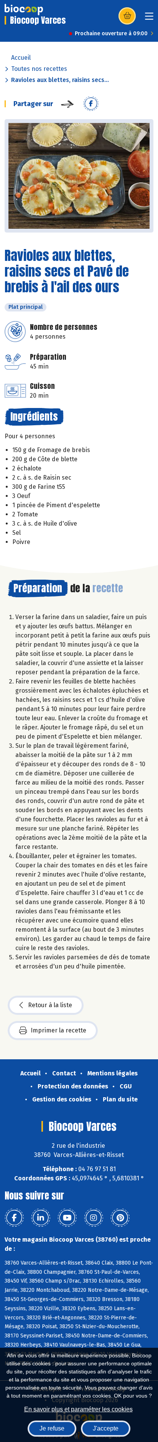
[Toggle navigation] (149, 18)
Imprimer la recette (58, 1030)
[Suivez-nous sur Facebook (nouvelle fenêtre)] (14, 1217)
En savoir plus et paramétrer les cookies (78, 1409)
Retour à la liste (50, 1005)
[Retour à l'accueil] (24, 9)
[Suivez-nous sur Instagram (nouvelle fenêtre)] (93, 1217)
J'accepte (105, 1428)
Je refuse (52, 1428)
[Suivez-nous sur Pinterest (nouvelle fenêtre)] (120, 1217)
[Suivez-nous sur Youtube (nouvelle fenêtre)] (67, 1217)
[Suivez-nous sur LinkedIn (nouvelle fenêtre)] (40, 1217)
